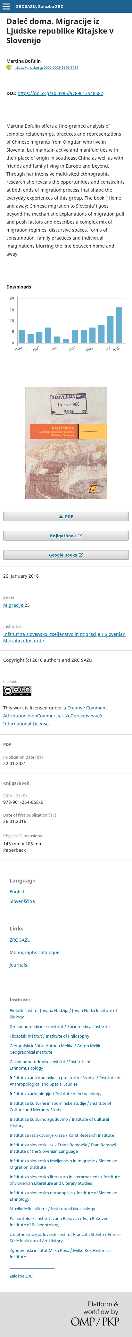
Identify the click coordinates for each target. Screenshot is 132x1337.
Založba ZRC (21, 1276)
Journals (18, 965)
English (18, 892)
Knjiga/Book (63, 536)
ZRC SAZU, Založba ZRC (39, 6)
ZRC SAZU (20, 940)
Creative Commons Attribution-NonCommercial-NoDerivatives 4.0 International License (55, 716)
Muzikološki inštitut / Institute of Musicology (52, 1209)
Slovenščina (22, 901)
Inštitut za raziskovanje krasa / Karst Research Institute (62, 1135)
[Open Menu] (6, 6)
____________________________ (32, 1266)
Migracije (14, 605)
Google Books (63, 555)
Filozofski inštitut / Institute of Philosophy (49, 1036)
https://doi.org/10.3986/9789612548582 (60, 93)
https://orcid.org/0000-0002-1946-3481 (45, 67)
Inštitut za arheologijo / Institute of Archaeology (56, 1093)
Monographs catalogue (35, 952)
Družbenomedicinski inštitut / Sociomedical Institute (60, 1026)
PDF (68, 516)
